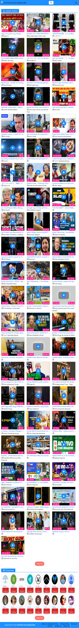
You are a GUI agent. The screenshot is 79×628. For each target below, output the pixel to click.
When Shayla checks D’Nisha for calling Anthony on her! (46, 232)
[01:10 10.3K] (38, 47)
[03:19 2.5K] (63, 123)
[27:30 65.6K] (38, 295)
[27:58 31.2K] (12, 346)
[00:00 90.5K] (63, 295)
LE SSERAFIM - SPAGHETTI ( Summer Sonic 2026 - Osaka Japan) (23, 507)
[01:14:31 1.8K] (38, 445)
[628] (38, 148)
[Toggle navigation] (76, 2)
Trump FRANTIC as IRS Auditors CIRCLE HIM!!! (43, 382)
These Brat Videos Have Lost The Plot (65, 134)
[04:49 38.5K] (63, 420)
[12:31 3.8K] (38, 172)
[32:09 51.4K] (38, 270)
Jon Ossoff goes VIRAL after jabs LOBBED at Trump (19, 208)
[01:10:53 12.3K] (12, 221)
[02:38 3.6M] (63, 346)
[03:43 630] (12, 96)
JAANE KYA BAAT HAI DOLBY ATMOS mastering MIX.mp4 (47, 107)
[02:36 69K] (38, 496)
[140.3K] (63, 270)
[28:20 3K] (38, 520)
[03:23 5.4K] (12, 23)
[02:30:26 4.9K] (63, 197)
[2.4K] (63, 72)
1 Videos (5, 590)
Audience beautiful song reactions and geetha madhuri (46, 406)
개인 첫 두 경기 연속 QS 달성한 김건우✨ (41, 58)
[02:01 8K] (12, 148)
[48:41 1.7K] (38, 23)
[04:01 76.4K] (38, 322)
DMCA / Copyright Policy (50, 624)
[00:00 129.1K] (38, 471)
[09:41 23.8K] (12, 471)
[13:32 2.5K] (63, 23)
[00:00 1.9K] (63, 395)
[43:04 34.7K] (12, 123)
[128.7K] (12, 395)
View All (39, 564)
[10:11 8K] (12, 371)
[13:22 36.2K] (63, 96)
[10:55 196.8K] (38, 371)
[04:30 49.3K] (63, 246)
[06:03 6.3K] (38, 197)
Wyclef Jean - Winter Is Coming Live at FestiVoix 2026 (20, 83)
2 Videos (5, 611)
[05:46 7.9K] (12, 270)
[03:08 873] (38, 420)
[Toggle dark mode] (51, 2)
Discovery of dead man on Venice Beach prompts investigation (23, 159)
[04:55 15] (63, 371)
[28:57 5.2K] (38, 246)
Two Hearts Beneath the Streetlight (64, 382)
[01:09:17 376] (12, 545)
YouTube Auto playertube (15, 2)
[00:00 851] (63, 496)
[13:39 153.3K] (12, 197)
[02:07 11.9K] (12, 246)
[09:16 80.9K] (38, 346)
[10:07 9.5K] (63, 322)
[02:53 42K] (63, 221)
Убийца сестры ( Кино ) (61, 532)
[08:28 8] (63, 47)
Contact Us (58, 626)
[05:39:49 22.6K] (63, 148)
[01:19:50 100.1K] (63, 520)
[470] (38, 72)
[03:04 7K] (63, 172)
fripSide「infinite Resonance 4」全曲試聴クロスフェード (21, 456)
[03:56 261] (12, 420)
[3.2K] (12, 520)
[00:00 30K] (12, 322)
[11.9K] (38, 395)
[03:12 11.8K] (12, 496)
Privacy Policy (64, 624)
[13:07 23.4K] (38, 123)
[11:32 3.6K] (12, 445)
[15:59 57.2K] (12, 295)
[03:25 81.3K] (38, 221)
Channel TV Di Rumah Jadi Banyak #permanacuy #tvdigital (47, 83)
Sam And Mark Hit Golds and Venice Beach (42, 134)
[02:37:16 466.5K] (63, 471)
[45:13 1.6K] (12, 172)
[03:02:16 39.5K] (63, 445)
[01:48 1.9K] (12, 47)
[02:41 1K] (12, 72)
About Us (66, 626)
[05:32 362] (38, 96)
